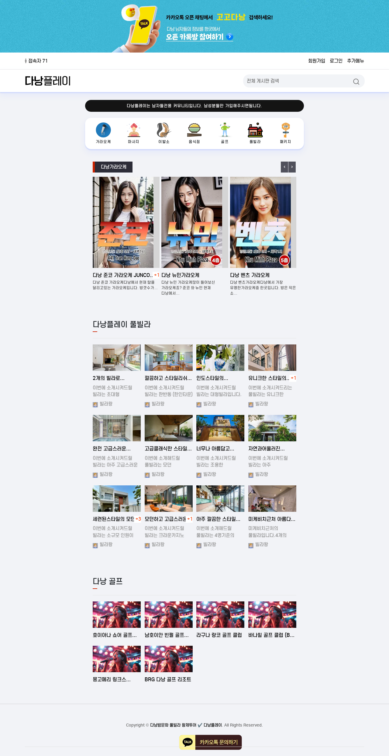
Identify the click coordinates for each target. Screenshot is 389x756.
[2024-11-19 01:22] (117, 498)
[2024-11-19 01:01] (220, 498)
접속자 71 (38, 61)
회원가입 (316, 61)
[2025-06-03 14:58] (272, 614)
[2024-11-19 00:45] (272, 357)
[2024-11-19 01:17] (272, 428)
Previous (284, 167)
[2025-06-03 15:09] (169, 614)
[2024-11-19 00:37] (169, 428)
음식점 (194, 141)
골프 (225, 141)
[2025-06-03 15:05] (220, 614)
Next (292, 167)
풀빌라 (255, 141)
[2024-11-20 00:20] (169, 498)
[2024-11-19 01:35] (220, 357)
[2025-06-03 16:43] (117, 614)
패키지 (285, 141)
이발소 (164, 141)
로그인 (336, 61)
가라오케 (103, 141)
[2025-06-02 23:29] (169, 659)
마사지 (133, 141)
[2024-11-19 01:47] (220, 428)
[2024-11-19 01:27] (169, 357)
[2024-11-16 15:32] (272, 498)
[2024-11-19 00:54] (117, 357)
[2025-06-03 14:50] (117, 659)
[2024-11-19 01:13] (117, 428)
